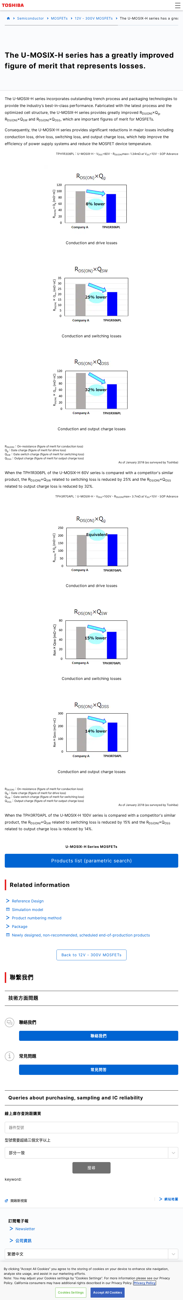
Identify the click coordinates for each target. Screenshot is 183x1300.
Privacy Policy (145, 1283)
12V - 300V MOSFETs (94, 18)
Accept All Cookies (107, 1292)
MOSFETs (59, 18)
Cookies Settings (71, 1292)
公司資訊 (23, 1240)
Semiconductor (30, 18)
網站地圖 (171, 1199)
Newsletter (25, 1228)
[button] (178, 5)
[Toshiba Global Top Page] (13, 5)
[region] (91, 1281)
